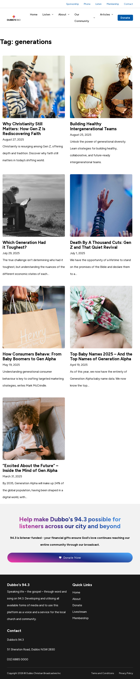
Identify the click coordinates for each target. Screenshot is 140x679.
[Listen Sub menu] (52, 15)
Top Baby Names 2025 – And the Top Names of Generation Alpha (101, 356)
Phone (87, 4)
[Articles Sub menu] (112, 15)
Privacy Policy (126, 673)
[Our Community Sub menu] (94, 18)
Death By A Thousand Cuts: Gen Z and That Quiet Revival (100, 245)
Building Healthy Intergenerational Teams (93, 126)
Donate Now (72, 557)
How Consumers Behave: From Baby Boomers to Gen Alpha (32, 356)
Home (33, 14)
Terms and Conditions (102, 673)
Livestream (79, 611)
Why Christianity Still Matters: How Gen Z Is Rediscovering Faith (24, 128)
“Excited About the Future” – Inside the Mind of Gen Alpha (30, 468)
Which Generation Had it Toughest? (24, 245)
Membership (113, 4)
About (62, 14)
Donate (125, 17)
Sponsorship (72, 4)
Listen (98, 4)
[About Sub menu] (68, 15)
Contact (128, 4)
